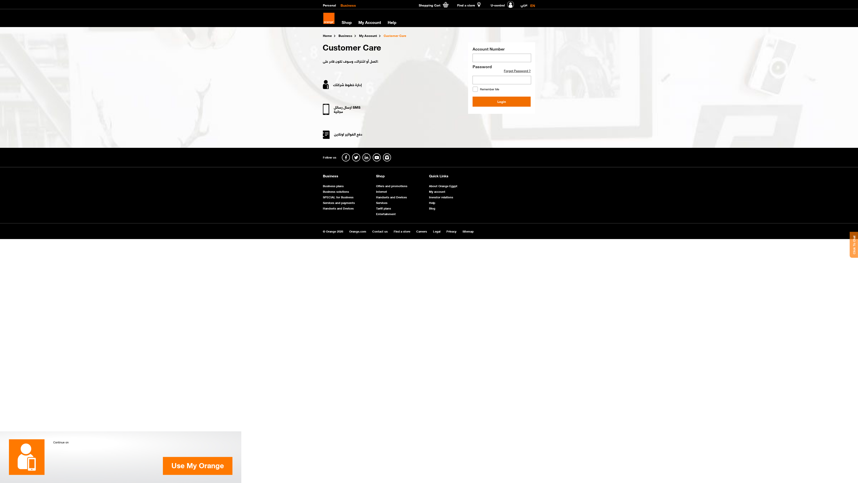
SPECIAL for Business (338, 197)
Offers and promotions (391, 186)
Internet (381, 191)
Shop (380, 176)
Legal (436, 231)
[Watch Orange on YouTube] (377, 157)
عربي (524, 3)
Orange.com (357, 231)
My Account (369, 22)
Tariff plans (383, 208)
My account (437, 191)
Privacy (451, 231)
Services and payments (339, 202)
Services (381, 202)
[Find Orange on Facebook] (346, 157)
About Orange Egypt (443, 186)
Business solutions (336, 191)
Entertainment (386, 213)
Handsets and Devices (338, 208)
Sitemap (468, 231)
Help (432, 202)
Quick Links (438, 176)
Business (348, 5)
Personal (329, 5)
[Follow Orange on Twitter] (356, 157)
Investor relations (441, 197)
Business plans (333, 186)
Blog (432, 208)
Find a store (402, 231)
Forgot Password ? (517, 70)
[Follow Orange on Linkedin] (366, 157)
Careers (421, 231)
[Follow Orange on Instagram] (387, 157)
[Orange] (328, 18)
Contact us (380, 231)
